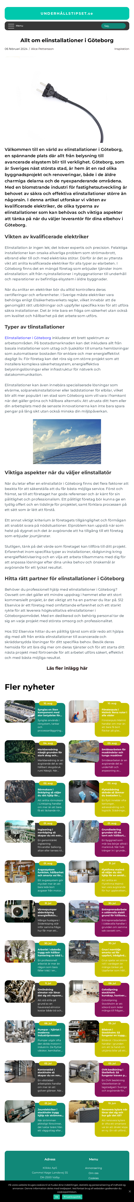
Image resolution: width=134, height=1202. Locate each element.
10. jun (112, 1103)
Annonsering (93, 1168)
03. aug (112, 743)
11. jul (48, 983)
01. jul (48, 1103)
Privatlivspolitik (72, 1197)
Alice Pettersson (42, 49)
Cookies (93, 1178)
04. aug (48, 743)
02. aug (48, 783)
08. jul (112, 983)
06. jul (48, 1023)
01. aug (48, 823)
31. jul (112, 863)
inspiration (121, 49)
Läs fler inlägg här (67, 668)
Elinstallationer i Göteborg (28, 338)
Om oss (93, 1173)
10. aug (48, 703)
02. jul (48, 1063)
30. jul (112, 903)
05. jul (112, 1023)
